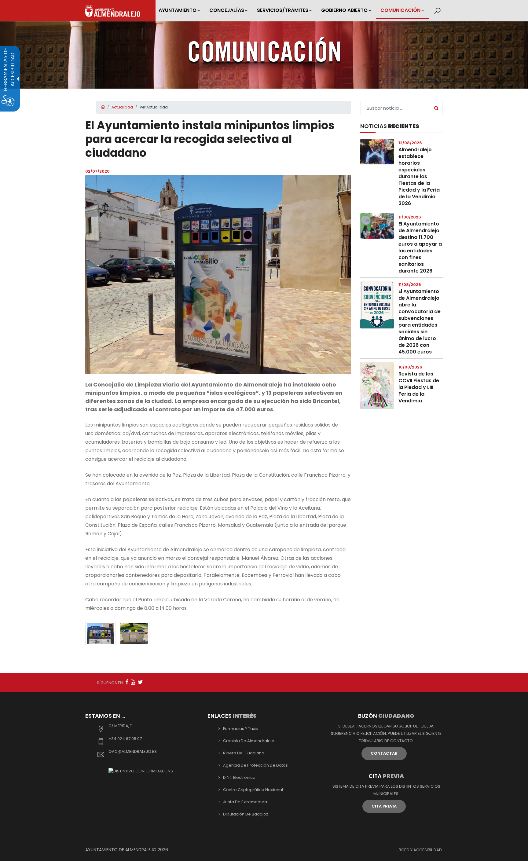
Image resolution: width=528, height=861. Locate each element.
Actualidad (122, 107)
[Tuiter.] (140, 682)
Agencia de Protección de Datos (255, 765)
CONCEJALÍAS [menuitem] (226, 10)
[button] (100, 634)
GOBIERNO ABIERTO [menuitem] (344, 10)
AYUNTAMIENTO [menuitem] (177, 10)
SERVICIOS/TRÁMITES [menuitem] (282, 10)
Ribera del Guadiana (243, 753)
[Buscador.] (437, 11)
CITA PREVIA (384, 806)
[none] (218, 274)
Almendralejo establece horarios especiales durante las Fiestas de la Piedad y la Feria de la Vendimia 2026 (419, 176)
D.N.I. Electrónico (239, 777)
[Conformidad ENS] (140, 771)
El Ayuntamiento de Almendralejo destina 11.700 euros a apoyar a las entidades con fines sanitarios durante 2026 (420, 247)
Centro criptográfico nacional (253, 790)
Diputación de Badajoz (245, 814)
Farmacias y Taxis (240, 728)
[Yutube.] (133, 682)
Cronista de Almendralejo (248, 741)
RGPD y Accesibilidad (420, 850)
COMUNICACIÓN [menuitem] (400, 10)
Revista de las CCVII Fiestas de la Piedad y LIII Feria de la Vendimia (418, 387)
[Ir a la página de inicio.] (112, 10)
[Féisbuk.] (126, 682)
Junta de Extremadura (245, 802)
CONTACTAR (384, 753)
